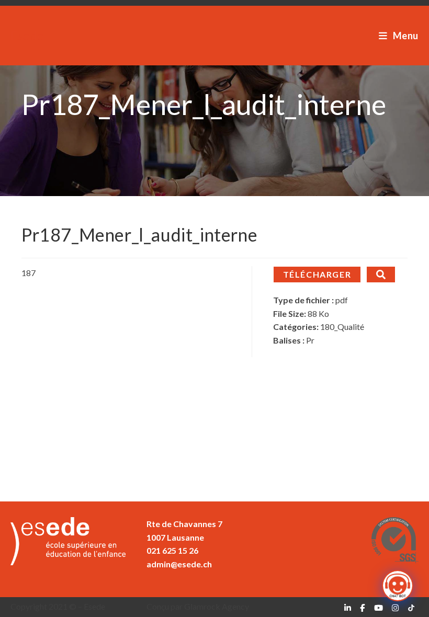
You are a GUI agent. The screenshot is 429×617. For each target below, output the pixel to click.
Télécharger (317, 274)
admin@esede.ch (179, 564)
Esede (27, 35)
